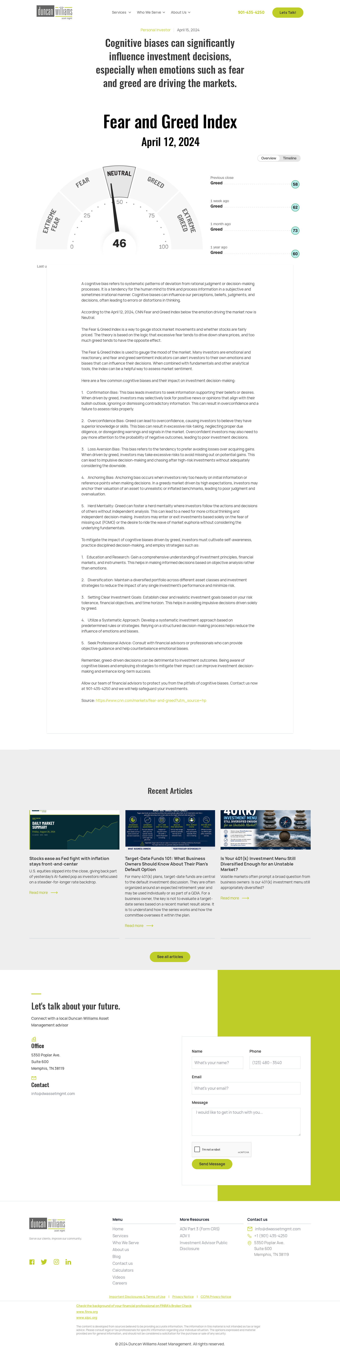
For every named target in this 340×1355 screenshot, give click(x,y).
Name (197, 1051)
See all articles (170, 956)
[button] (121, 13)
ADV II (185, 1235)
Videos (119, 1277)
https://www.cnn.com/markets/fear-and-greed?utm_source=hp (151, 700)
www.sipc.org (86, 1318)
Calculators (123, 1270)
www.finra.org (87, 1312)
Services (120, 1235)
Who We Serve (126, 1242)
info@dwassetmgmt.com (53, 1093)
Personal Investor (156, 30)
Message (200, 1103)
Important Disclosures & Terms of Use (137, 1297)
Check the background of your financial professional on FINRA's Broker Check (133, 1306)
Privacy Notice (183, 1297)
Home (118, 1228)
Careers (120, 1283)
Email (196, 1077)
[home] (54, 12)
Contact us (123, 1263)
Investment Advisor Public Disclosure (203, 1245)
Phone (255, 1051)
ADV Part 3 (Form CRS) (200, 1228)
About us (121, 1249)
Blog (117, 1256)
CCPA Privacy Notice (216, 1297)
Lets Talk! (288, 12)
